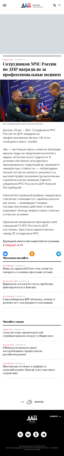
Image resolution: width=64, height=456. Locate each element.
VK (21, 245)
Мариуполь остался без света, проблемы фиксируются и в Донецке (28, 285)
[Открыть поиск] (54, 5)
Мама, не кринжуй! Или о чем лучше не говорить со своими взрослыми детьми (28, 270)
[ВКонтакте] (5, 253)
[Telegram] (58, 253)
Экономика (8, 345)
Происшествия (10, 281)
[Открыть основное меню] (4, 5)
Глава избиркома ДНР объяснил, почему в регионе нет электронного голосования (29, 300)
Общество (8, 60)
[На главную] (32, 5)
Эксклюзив (8, 266)
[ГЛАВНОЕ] (44, 434)
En (59, 5)
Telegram (11, 245)
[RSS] (20, 434)
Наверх (54, 416)
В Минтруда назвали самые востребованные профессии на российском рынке (22, 351)
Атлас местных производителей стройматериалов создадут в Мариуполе (28, 334)
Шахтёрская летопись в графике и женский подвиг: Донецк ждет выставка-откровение (29, 370)
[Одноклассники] (32, 253)
